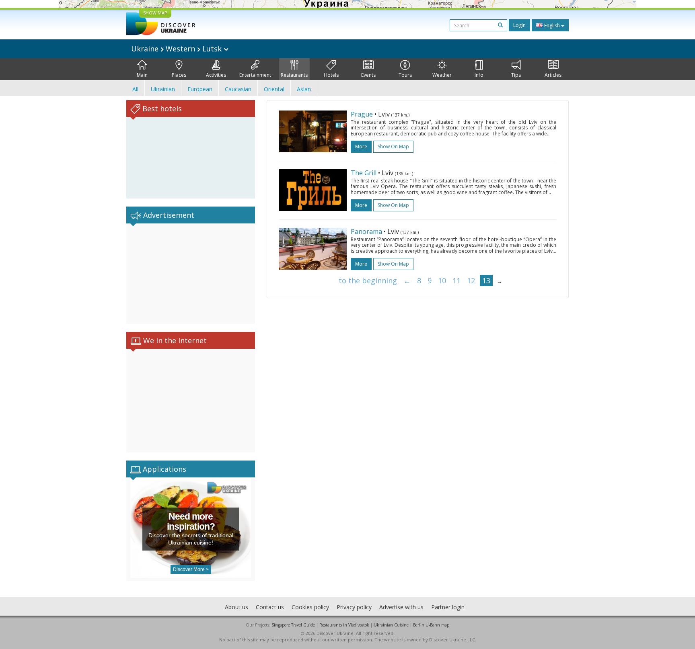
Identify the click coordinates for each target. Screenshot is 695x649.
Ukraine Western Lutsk (177, 48)
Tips (516, 75)
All (135, 89)
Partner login (448, 607)
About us (236, 607)
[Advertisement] (190, 273)
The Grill (363, 172)
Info (479, 75)
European (199, 89)
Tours (405, 75)
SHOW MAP (155, 13)
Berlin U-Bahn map (431, 625)
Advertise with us (401, 607)
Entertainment (255, 75)
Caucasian (238, 89)
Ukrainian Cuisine (391, 625)
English (552, 25)
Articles (553, 75)
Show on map (393, 146)
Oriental (274, 89)
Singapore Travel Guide (293, 625)
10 (442, 280)
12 (471, 280)
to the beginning (368, 280)
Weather (442, 75)
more (361, 146)
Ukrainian (163, 89)
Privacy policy (354, 607)
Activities (216, 75)
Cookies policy (310, 607)
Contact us (270, 607)
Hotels (331, 75)
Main (142, 75)
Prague (362, 114)
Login (519, 25)
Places (179, 75)
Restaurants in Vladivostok (344, 625)
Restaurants (294, 75)
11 (456, 280)
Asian (304, 89)
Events (368, 75)
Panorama (366, 231)
